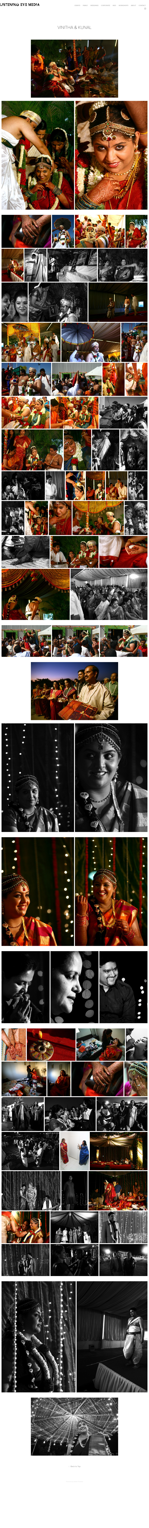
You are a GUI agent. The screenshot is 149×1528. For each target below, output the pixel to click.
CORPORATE (105, 5)
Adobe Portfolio (78, 1482)
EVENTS (77, 5)
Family (85, 5)
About (133, 5)
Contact (142, 5)
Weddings (94, 5)
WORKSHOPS (123, 5)
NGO (114, 5)
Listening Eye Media (20, 4)
